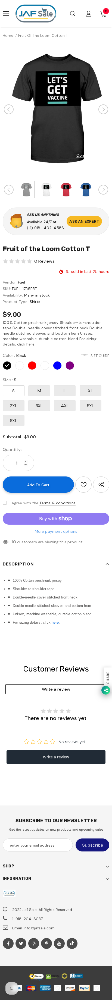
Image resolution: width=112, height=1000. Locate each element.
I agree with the (24, 503)
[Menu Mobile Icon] (6, 14)
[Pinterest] (46, 943)
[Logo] (36, 13)
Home (8, 35)
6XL (13, 420)
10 (13, 542)
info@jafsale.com (39, 928)
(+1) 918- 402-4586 (45, 227)
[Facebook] (8, 943)
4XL (65, 406)
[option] (56, 109)
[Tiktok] (72, 943)
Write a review (56, 689)
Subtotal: (12, 437)
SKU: (7, 288)
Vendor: (10, 282)
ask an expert (84, 221)
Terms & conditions (57, 503)
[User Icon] (89, 14)
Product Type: (16, 301)
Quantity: (12, 449)
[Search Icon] (72, 14)
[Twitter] (20, 943)
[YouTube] (59, 943)
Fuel (21, 282)
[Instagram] (33, 943)
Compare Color (90, 155)
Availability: (13, 295)
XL (90, 391)
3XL (39, 406)
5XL (90, 406)
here (55, 622)
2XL (13, 406)
